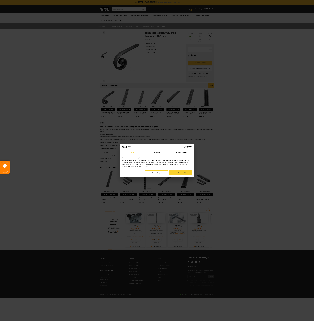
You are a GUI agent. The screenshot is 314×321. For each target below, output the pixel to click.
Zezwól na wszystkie (180, 172)
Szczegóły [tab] (157, 152)
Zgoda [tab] (132, 152)
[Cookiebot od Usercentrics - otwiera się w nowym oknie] (185, 147)
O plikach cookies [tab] (181, 152)
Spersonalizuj (156, 172)
